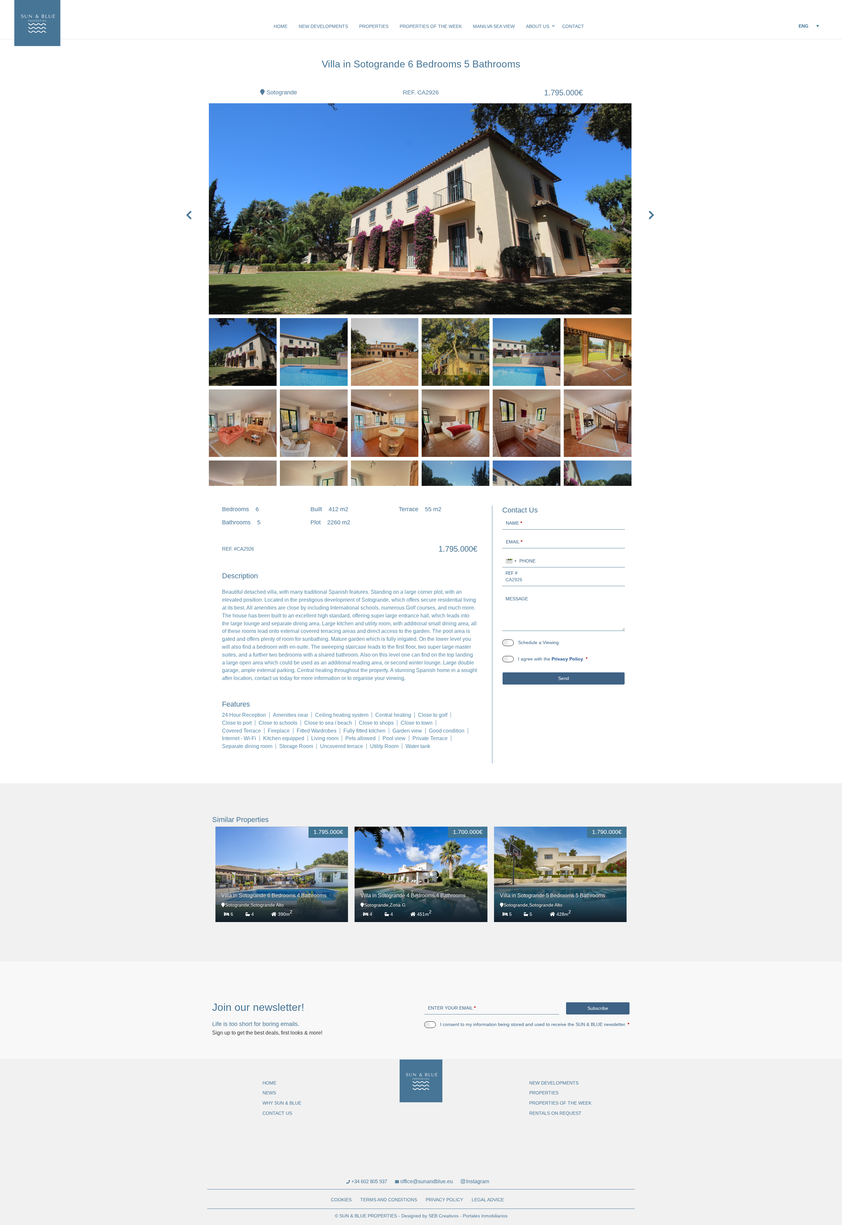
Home (280, 26)
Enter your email (452, 1008)
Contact (573, 26)
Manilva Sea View (494, 26)
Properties (373, 26)
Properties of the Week (431, 26)
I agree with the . (552, 659)
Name (514, 523)
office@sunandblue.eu (426, 1181)
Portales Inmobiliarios (485, 1215)
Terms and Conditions (388, 1199)
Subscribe (597, 1008)
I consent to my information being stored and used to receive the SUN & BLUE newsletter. (534, 1024)
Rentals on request (555, 1113)
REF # (511, 573)
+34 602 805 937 (368, 1181)
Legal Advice (488, 1199)
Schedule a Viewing (538, 642)
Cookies (341, 1199)
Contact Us (277, 1113)
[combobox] (511, 561)
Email (514, 541)
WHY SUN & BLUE (281, 1103)
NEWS (269, 1092)
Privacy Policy (567, 659)
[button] (808, 26)
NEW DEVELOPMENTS (323, 26)
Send (563, 678)
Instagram (477, 1181)
